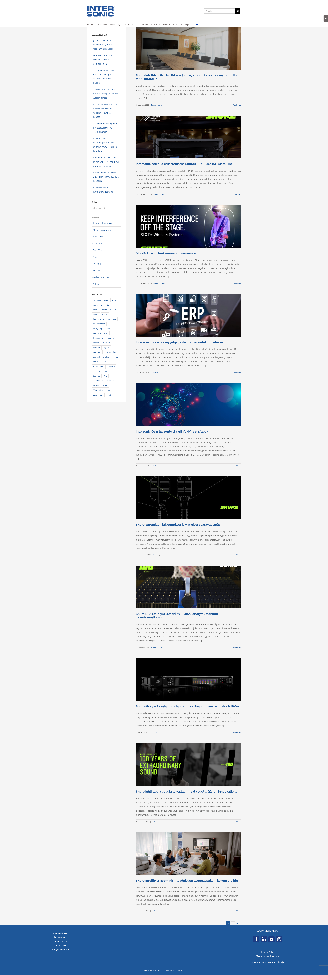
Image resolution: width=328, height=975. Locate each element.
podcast (96, 357)
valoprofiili (110, 380)
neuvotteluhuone (111, 352)
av (102, 305)
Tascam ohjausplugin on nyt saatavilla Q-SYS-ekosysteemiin (105, 127)
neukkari (97, 352)
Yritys (96, 284)
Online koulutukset (102, 229)
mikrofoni (107, 343)
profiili (106, 357)
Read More (237, 105)
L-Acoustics (98, 338)
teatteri (106, 371)
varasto (96, 385)
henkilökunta (98, 319)
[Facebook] (256, 939)
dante (104, 309)
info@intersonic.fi (60, 949)
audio (95, 305)
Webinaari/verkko (101, 277)
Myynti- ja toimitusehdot (268, 956)
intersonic (112, 319)
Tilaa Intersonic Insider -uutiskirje (268, 962)
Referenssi (98, 236)
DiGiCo (113, 309)
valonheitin (98, 380)
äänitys (109, 395)
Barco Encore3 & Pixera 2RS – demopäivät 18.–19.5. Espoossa (106, 176)
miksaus (96, 347)
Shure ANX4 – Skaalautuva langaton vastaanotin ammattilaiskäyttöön (187, 706)
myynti (106, 347)
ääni (108, 390)
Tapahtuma (98, 243)
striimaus (111, 366)
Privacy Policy (267, 952)
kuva (106, 333)
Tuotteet (154, 105)
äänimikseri (98, 395)
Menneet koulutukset (103, 223)
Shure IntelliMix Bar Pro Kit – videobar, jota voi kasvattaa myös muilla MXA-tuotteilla (186, 77)
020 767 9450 (60, 945)
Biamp (96, 309)
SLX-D (104, 361)
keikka (108, 328)
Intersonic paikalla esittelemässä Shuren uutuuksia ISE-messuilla (184, 164)
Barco (109, 305)
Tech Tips (97, 250)
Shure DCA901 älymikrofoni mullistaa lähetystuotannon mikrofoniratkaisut (177, 615)
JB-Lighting (97, 328)
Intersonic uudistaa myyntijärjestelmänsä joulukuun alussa (179, 342)
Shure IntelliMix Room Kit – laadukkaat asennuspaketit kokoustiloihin (187, 880)
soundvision (98, 366)
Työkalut (97, 263)
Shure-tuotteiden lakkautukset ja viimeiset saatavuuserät (178, 524)
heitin (104, 314)
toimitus (96, 376)
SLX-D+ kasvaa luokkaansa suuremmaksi (166, 253)
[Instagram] (279, 939)
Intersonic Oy (99, 324)
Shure (95, 361)
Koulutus (97, 333)
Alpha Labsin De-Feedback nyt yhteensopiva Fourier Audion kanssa (106, 93)
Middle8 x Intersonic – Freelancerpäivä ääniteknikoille (103, 59)
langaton (110, 338)
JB (109, 324)
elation (96, 314)
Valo (105, 376)
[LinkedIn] (264, 939)
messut (96, 343)
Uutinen (160, 105)
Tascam (96, 371)
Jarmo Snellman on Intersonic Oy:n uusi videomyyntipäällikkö (103, 44)
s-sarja (115, 357)
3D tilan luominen (101, 300)
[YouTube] (271, 939)
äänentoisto (98, 390)
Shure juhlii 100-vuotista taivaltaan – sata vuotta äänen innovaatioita (186, 791)
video (105, 385)
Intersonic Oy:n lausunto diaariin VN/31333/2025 (172, 431)
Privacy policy (179, 970)
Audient (115, 300)
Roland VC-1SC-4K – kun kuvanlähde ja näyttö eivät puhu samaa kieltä (106, 161)
